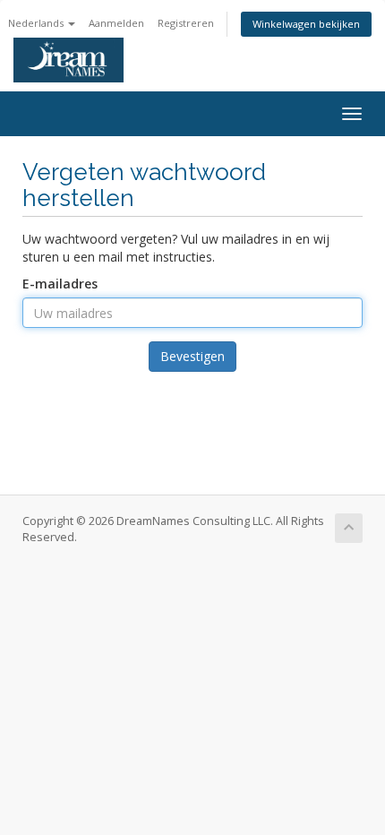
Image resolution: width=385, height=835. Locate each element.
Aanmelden (116, 23)
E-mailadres (60, 283)
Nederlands (37, 23)
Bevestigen (192, 356)
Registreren (186, 23)
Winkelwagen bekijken (306, 23)
